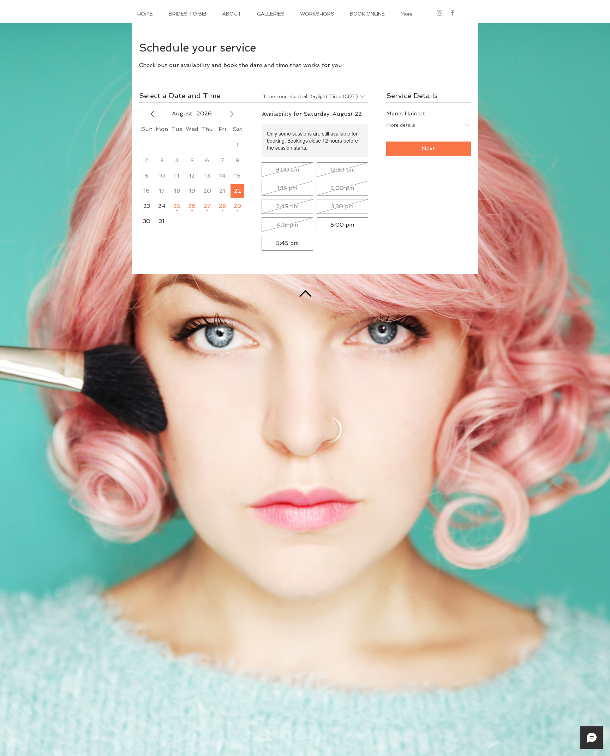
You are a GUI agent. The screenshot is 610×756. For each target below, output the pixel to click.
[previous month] (152, 114)
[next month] (232, 114)
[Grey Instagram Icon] (439, 13)
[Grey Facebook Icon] (452, 13)
